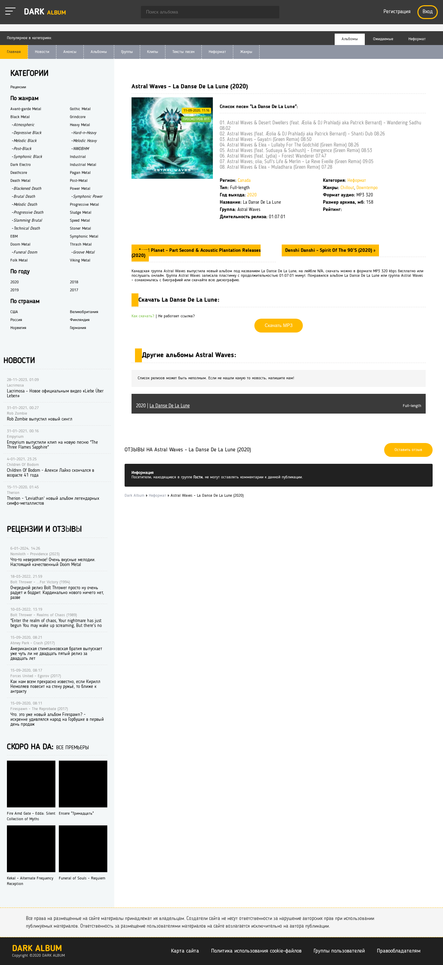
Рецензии (18, 87)
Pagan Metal (80, 173)
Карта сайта (185, 951)
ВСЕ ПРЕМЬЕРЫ (72, 748)
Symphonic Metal (84, 236)
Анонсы (69, 52)
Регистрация (396, 12)
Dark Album (37, 949)
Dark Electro (20, 165)
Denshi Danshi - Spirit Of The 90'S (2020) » (330, 250)
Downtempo (367, 188)
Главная (14, 52)
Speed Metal (80, 221)
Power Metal (80, 189)
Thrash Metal (81, 244)
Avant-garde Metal (25, 109)
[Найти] (270, 13)
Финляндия (80, 320)
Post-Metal (79, 181)
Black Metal (20, 117)
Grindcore (77, 117)
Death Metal (20, 181)
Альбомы (99, 52)
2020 (252, 195)
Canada (244, 180)
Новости (42, 52)
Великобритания (84, 312)
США (14, 312)
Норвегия (18, 328)
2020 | (163, 406)
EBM (14, 236)
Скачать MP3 (278, 325)
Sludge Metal (80, 213)
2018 (74, 282)
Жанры (246, 52)
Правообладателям (399, 951)
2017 (74, 290)
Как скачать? (143, 316)
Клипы (152, 52)
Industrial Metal (83, 165)
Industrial (78, 157)
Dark (45, 12)
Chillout (347, 188)
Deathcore (18, 173)
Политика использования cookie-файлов (256, 951)
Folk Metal (19, 260)
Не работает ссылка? (176, 316)
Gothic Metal (80, 109)
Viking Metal (80, 260)
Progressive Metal (84, 205)
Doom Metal (20, 244)
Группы (127, 52)
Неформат (217, 52)
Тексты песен (183, 52)
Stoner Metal (80, 229)
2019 (14, 290)
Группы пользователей (339, 951)
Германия (78, 328)
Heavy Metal (80, 125)
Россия (16, 320)
